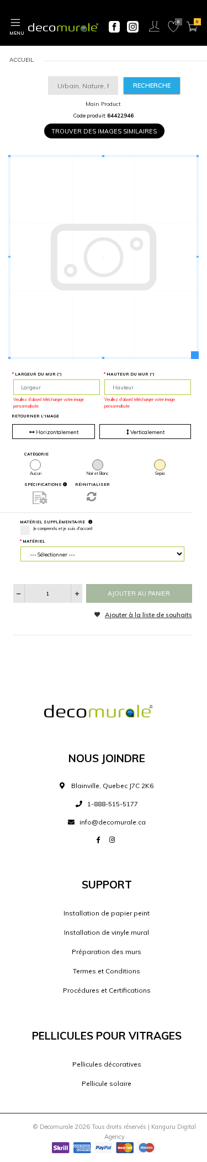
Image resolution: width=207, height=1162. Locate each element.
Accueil (21, 59)
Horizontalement (56, 432)
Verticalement (146, 432)
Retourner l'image (35, 416)
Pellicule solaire (106, 1083)
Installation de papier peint (106, 913)
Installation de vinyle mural (106, 932)
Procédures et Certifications (107, 990)
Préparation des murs (106, 951)
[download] (40, 497)
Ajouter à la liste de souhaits (148, 615)
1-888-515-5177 (112, 804)
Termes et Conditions (106, 971)
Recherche (152, 85)
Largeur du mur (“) (38, 374)
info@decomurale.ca (112, 822)
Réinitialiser (92, 484)
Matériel (34, 541)
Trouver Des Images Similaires (104, 131)
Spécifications (43, 484)
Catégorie (36, 454)
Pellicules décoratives (106, 1064)
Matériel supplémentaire (52, 521)
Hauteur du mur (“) (131, 374)
